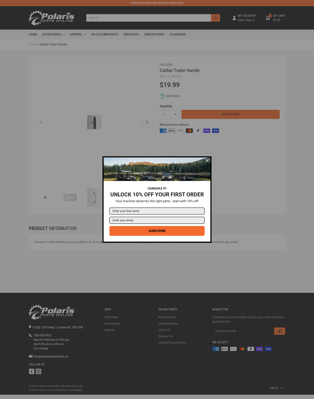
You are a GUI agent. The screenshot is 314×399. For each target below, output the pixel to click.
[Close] (207, 160)
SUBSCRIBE (157, 231)
